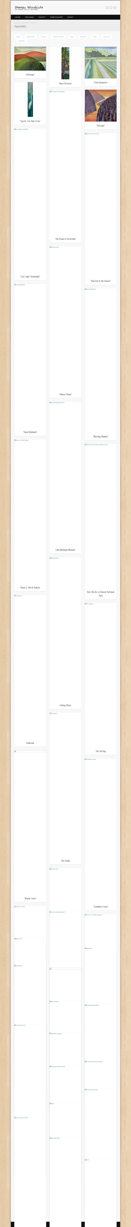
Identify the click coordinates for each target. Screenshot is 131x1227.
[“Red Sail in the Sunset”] (101, 205)
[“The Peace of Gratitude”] (65, 163)
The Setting (101, 751)
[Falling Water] (65, 629)
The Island (65, 860)
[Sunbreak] (30, 667)
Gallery (17, 17)
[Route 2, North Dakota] (30, 511)
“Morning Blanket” (100, 436)
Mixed (72, 37)
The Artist (42, 17)
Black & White (31, 37)
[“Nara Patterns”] (65, 63)
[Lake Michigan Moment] (65, 474)
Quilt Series (106, 37)
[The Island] (65, 785)
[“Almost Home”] (65, 318)
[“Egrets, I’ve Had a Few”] (30, 99)
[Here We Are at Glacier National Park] (101, 516)
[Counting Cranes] (30, 1096)
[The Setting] (101, 675)
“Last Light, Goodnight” (30, 276)
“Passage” (100, 125)
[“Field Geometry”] (101, 63)
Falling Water (65, 705)
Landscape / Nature (58, 37)
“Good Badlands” (30, 432)
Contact (70, 17)
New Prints (83, 37)
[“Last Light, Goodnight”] (30, 200)
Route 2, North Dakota (30, 587)
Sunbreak (30, 743)
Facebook (107, 7)
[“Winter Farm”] (30, 822)
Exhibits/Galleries (56, 17)
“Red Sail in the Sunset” (100, 281)
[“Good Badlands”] (30, 356)
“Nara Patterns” (65, 83)
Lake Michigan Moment (65, 549)
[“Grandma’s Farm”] (101, 830)
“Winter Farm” (30, 898)
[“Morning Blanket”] (101, 360)
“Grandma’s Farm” (100, 906)
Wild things (22, 41)
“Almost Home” (65, 394)
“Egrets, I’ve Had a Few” (30, 121)
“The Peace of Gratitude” (65, 238)
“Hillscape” (30, 74)
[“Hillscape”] (30, 59)
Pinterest (110, 7)
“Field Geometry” (100, 82)
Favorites (43, 37)
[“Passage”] (101, 106)
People (95, 37)
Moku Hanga (29, 17)
